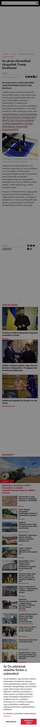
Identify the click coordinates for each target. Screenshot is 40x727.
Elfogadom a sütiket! (28, 722)
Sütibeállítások (11, 722)
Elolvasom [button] (7, 716)
